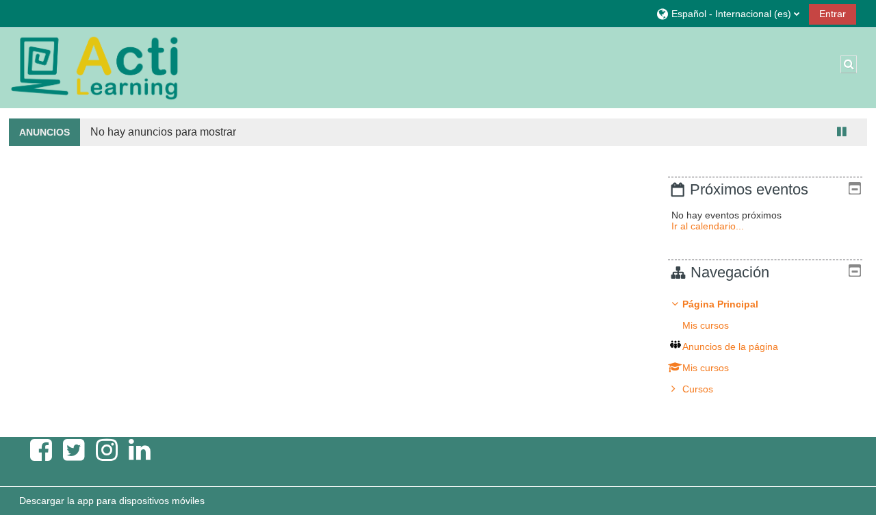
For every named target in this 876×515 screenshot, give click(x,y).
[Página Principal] (94, 67)
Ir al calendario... (707, 226)
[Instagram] (106, 450)
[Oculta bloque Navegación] (855, 270)
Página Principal (720, 304)
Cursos (697, 389)
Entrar (832, 13)
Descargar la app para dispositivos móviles (112, 500)
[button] (727, 13)
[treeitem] (764, 346)
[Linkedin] (139, 450)
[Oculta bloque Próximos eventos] (855, 188)
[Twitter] (73, 450)
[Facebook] (41, 450)
